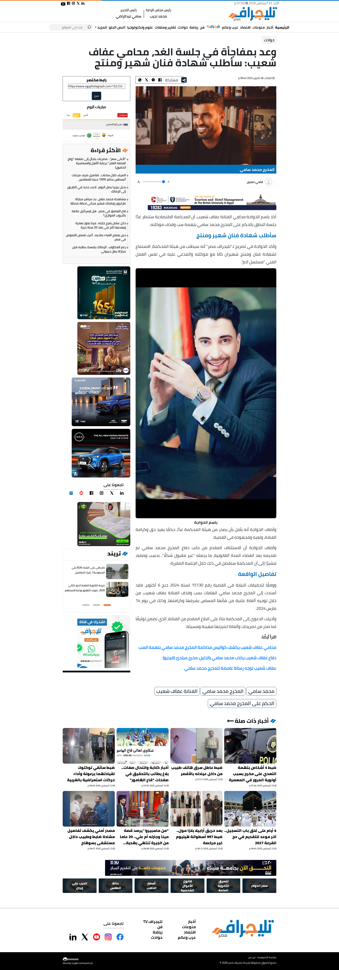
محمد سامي (261, 691)
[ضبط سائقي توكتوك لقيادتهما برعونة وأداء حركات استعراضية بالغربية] (89, 746)
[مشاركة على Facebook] (120, 937)
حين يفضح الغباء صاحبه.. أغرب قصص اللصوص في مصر (96, 237)
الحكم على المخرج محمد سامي (242, 703)
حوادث (183, 27)
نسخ (96, 95)
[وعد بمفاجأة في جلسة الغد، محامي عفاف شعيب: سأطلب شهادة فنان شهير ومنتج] (153, 79)
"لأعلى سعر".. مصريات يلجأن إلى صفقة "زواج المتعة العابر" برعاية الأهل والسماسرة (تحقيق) (97, 163)
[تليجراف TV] (213, 26)
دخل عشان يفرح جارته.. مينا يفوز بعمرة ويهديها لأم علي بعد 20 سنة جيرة (100, 225)
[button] (107, 605)
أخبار (269, 27)
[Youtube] (81, 493)
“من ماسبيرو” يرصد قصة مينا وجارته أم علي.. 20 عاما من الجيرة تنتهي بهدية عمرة (144, 836)
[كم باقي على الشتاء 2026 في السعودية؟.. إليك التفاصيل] (117, 571)
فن (202, 27)
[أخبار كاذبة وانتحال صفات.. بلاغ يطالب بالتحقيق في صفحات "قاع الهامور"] (143, 746)
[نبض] (71, 493)
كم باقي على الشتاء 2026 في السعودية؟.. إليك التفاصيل (88, 570)
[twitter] (112, 493)
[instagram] (101, 493)
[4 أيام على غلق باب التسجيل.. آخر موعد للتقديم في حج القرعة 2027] (250, 809)
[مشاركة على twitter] (78, 3)
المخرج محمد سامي (222, 691)
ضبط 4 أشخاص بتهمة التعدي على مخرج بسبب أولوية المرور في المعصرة (252, 773)
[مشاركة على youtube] (63, 4)
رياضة (193, 27)
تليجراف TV (152, 921)
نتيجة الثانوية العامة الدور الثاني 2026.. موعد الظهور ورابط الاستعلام (85, 588)
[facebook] (91, 493)
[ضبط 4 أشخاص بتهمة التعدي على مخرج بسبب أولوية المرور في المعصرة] (250, 746)
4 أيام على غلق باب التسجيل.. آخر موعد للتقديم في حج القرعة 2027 (250, 836)
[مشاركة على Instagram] (108, 937)
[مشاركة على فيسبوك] (68, 3)
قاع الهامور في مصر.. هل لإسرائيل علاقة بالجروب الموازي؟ (99, 213)
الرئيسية (282, 27)
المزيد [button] (102, 27)
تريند (114, 553)
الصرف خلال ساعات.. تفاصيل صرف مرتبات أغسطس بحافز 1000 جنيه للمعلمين (99, 177)
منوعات (258, 27)
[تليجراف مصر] (252, 14)
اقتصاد (245, 27)
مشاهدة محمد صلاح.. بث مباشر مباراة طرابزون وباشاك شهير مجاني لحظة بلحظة (98, 201)
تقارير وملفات (165, 27)
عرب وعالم (230, 27)
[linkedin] (122, 493)
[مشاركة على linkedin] (82, 3)
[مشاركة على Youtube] (96, 937)
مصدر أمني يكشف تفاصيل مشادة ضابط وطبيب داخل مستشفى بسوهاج (91, 836)
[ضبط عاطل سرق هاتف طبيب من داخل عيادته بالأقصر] (196, 746)
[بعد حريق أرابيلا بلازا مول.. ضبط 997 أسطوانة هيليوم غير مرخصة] (196, 809)
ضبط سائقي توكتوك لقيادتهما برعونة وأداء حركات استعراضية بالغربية (91, 773)
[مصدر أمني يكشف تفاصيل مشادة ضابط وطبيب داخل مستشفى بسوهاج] (89, 809)
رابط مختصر (96, 80)
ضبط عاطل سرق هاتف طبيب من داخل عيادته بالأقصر (196, 770)
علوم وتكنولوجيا (140, 27)
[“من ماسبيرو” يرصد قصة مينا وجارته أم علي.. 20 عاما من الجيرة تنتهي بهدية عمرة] (143, 809)
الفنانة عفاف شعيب (177, 691)
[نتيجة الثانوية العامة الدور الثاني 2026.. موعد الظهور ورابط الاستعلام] (117, 589)
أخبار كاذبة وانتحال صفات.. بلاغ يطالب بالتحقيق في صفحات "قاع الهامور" (145, 773)
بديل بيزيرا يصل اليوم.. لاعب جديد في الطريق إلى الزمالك (96, 189)
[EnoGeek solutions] (78, 959)
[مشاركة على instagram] (73, 3)
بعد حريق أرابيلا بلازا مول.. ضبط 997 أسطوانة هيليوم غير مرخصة (199, 836)
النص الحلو (117, 27)
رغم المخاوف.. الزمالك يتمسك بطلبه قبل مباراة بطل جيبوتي (99, 249)
